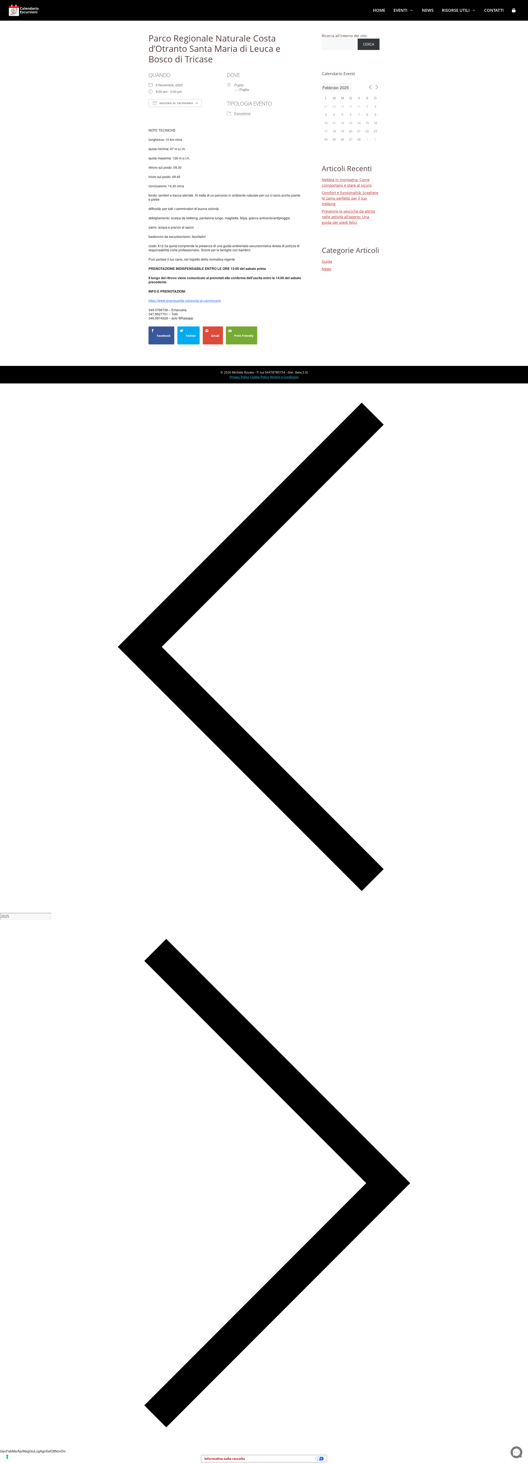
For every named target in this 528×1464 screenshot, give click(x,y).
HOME (379, 10)
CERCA (368, 44)
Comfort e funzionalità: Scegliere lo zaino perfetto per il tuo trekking (350, 198)
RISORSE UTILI (456, 10)
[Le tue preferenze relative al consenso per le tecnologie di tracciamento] (7, 1457)
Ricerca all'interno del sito (344, 35)
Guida (327, 261)
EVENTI (400, 10)
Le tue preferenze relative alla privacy (282, 1459)
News (326, 268)
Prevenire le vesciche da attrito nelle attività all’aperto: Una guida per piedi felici (348, 217)
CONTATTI (494, 10)
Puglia (239, 85)
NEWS (428, 10)
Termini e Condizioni (284, 377)
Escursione (242, 113)
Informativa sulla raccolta (224, 1459)
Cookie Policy (259, 377)
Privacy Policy (239, 377)
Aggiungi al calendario (176, 103)
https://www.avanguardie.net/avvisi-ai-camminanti (184, 300)
